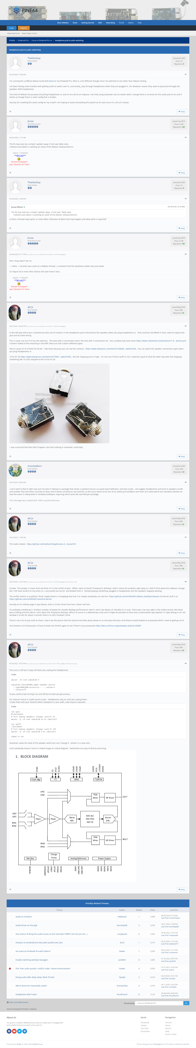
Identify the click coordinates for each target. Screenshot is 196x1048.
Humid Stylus (174, 918)
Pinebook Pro (23, 40)
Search (130, 22)
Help (139, 22)
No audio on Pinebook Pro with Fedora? (33, 951)
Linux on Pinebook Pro (41, 40)
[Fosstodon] (24, 1031)
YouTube (145, 1028)
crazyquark (122, 934)
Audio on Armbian (24, 916)
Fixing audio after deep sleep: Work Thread (35, 977)
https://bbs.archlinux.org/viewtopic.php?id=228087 (118, 625)
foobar (122, 951)
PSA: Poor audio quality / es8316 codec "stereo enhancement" (43, 968)
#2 (186, 137)
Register (24, 28)
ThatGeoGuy (34, 58)
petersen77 (173, 944)
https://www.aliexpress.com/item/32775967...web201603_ (46, 356)
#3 (186, 199)
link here (49, 81)
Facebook (145, 1022)
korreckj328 (122, 925)
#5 (186, 326)
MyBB (19, 1044)
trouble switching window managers (32, 960)
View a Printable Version (18, 1002)
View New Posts (13, 33)
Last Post (165, 918)
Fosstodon (145, 1031)
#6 (186, 482)
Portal (121, 22)
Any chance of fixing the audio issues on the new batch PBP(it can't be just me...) (51, 934)
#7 (186, 537)
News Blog (110, 22)
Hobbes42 (122, 916)
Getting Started (87, 22)
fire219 (186, 1044)
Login (11, 28)
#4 (186, 254)
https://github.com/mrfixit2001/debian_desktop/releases (134, 596)
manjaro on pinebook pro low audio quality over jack (39, 942)
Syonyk (122, 977)
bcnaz (31, 121)
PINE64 (12, 40)
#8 (186, 582)
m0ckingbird (157, 1044)
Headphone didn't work (26, 994)
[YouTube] (14, 1031)
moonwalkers (35, 465)
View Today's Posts (29, 33)
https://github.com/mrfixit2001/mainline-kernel (30, 599)
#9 (186, 663)
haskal (122, 968)
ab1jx (30, 307)
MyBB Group (37, 1044)
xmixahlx (173, 987)
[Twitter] (19, 1031)
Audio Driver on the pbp (26, 925)
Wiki (100, 22)
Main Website (63, 22)
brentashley (122, 985)
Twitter (144, 1025)
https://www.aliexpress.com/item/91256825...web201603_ (111, 348)
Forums (168, 1022)
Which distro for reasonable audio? (31, 985)
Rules (75, 22)
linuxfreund (122, 994)
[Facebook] (9, 1031)
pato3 (171, 970)
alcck (122, 942)
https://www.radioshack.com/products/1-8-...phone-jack (161, 340)
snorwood (173, 952)
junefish (122, 960)
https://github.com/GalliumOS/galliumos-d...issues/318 (51, 544)
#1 (186, 74)
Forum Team (170, 1034)
